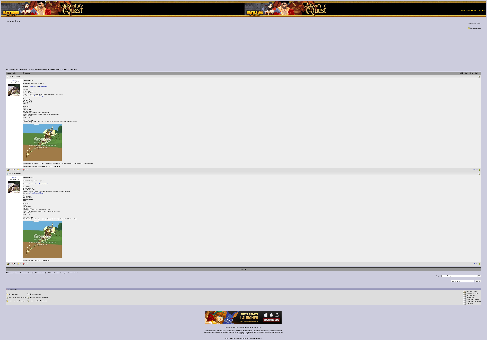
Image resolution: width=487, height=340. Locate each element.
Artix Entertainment (276, 330)
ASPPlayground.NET (243, 338)
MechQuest (230, 330)
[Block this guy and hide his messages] (25, 169)
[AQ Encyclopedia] (53, 69)
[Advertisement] (243, 48)
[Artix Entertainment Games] (23, 69)
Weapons (64, 69)
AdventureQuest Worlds (260, 330)
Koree (14, 80)
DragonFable (221, 330)
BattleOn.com (247, 330)
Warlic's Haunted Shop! (36, 96)
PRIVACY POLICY (243, 333)
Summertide (32, 86)
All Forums (9, 69)
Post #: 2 (475, 263)
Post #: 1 (475, 169)
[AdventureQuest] (40, 69)
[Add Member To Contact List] (19, 169)
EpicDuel (238, 330)
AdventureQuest (210, 330)
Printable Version (475, 28)
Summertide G (43, 86)
